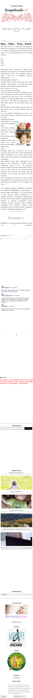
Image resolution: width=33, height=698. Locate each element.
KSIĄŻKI (5, 29)
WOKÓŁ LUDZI (12, 29)
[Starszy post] (31, 334)
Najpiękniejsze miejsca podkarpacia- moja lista (16, 529)
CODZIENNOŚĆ (16, 28)
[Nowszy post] (1, 334)
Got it (23, 696)
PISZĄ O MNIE (26, 29)
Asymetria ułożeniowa (16, 510)
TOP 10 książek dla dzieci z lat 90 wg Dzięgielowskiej (16, 548)
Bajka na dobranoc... (16, 491)
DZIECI (23, 28)
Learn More (17, 696)
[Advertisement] (16, 357)
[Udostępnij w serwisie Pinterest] (31, 236)
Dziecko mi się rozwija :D (16, 473)
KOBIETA (29, 28)
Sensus (11, 78)
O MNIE (19, 29)
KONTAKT (16, 31)
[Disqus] (16, 262)
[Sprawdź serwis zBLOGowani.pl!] (16, 622)
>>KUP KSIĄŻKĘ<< (16, 211)
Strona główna (6, 28)
